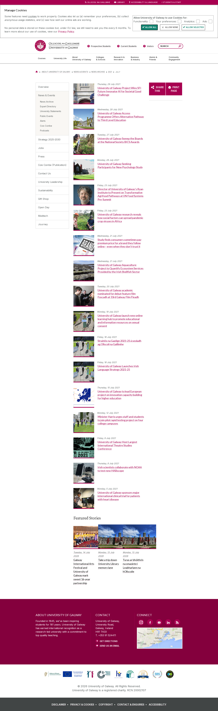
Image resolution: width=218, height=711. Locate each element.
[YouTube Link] (159, 622)
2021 (110, 72)
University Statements (50, 111)
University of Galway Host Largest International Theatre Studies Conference (117, 445)
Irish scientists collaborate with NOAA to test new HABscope (120, 469)
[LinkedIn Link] (168, 622)
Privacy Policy (66, 31)
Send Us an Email (109, 646)
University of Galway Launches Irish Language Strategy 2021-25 (118, 367)
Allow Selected (195, 27)
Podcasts (44, 130)
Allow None (171, 27)
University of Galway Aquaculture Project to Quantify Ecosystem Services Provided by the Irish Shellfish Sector (120, 268)
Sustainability (45, 190)
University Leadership (50, 181)
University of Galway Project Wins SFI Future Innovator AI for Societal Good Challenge (119, 91)
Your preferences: (166, 21)
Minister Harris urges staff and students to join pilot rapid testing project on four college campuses (121, 420)
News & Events (81, 72)
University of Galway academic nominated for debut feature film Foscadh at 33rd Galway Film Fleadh (118, 294)
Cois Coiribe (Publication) (52, 164)
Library (121, 2)
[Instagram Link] (141, 622)
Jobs (41, 148)
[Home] (37, 72)
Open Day (43, 207)
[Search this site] (180, 46)
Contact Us (44, 173)
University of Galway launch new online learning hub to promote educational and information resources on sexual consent (120, 321)
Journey (43, 224)
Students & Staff (172, 2)
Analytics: (189, 21)
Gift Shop (43, 198)
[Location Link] (159, 646)
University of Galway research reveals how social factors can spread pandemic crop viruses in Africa (120, 218)
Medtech (43, 215)
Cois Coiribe (46, 125)
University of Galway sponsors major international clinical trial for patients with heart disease (119, 496)
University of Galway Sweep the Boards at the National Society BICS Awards (120, 140)
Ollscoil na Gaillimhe (98, 2)
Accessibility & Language (144, 2)
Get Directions (109, 641)
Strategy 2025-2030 (49, 139)
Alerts (43, 121)
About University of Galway (56, 72)
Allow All (150, 27)
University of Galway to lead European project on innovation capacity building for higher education (120, 395)
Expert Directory (48, 106)
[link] (63, 674)
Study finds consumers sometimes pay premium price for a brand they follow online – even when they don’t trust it (119, 243)
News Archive (98, 72)
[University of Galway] (57, 45)
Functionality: (140, 21)
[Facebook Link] (150, 622)
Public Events (46, 116)
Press (41, 156)
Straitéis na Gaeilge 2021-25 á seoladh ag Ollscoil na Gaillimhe (119, 342)
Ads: (204, 21)
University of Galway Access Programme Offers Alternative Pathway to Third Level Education (121, 117)
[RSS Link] (177, 622)
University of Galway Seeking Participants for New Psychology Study (120, 165)
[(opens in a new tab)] (63, 676)
